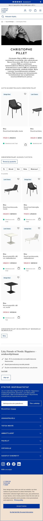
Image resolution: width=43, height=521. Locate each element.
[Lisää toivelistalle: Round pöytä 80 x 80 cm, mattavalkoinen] (18, 228)
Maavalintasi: (5, 409)
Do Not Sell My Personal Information (21, 512)
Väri (18, 169)
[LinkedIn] (19, 464)
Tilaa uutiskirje (35, 403)
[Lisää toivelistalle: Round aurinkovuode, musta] (18, 179)
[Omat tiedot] (25, 10)
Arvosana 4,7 (27, 2)
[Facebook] (8, 464)
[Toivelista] (30, 10)
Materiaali (34, 169)
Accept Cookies (21, 506)
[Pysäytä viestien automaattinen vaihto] (40, 1)
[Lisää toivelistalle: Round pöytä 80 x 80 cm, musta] (18, 277)
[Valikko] (40, 10)
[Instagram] (3, 464)
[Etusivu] (2, 21)
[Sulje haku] (41, 16)
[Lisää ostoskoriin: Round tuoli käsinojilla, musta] (25, 144)
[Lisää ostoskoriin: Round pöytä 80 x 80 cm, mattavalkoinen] (19, 268)
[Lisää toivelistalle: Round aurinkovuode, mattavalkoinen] (39, 228)
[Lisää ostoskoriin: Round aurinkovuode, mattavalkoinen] (39, 268)
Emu (4, 336)
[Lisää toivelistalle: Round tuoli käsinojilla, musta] (25, 94)
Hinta (25, 169)
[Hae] (2, 16)
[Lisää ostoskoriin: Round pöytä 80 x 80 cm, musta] (19, 317)
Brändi (11, 169)
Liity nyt (6, 377)
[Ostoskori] (35, 10)
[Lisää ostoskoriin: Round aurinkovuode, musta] (19, 219)
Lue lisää (4, 371)
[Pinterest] (13, 464)
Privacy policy (18, 500)
